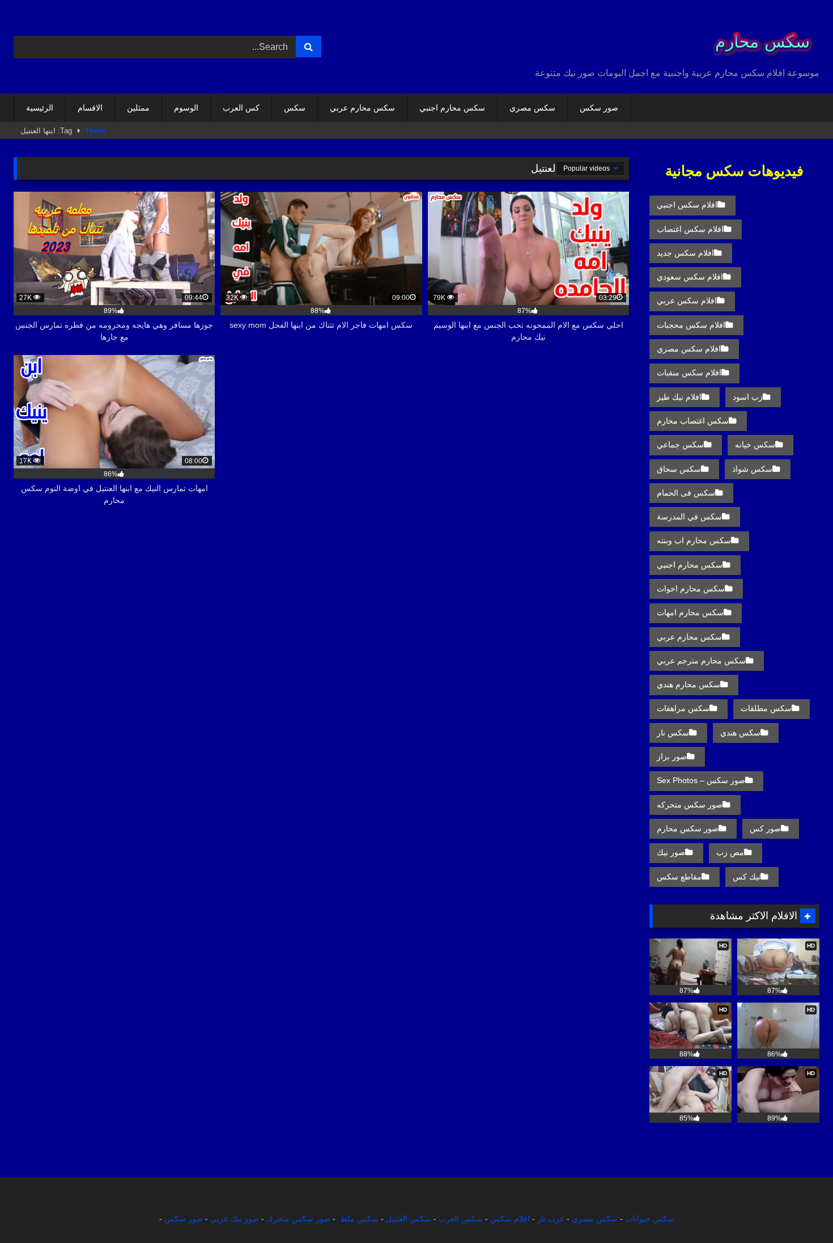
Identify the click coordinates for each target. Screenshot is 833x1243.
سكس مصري (532, 107)
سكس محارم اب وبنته (694, 540)
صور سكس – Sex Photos (701, 780)
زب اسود (748, 396)
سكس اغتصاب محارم (693, 420)
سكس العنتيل (408, 1218)
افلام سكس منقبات (689, 372)
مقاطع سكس (679, 876)
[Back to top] (797, 1209)
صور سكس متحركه (689, 804)
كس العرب (241, 107)
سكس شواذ (752, 468)
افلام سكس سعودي (690, 276)
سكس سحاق (679, 468)
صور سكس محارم (688, 828)
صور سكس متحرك (298, 1218)
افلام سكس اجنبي (687, 204)
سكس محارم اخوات (691, 588)
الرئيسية (39, 107)
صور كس (765, 828)
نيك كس (746, 876)
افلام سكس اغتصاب (690, 229)
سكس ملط (359, 1218)
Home (95, 130)
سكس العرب (461, 1218)
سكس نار (673, 732)
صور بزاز (672, 756)
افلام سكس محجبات (691, 324)
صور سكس (599, 107)
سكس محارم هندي (688, 684)
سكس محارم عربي (362, 107)
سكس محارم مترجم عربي (701, 660)
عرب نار (550, 1218)
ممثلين (138, 107)
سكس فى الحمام (686, 492)
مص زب (730, 852)
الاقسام (90, 107)
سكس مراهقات (683, 708)
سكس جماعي (680, 444)
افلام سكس (510, 1218)
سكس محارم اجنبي (452, 107)
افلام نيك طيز (679, 396)
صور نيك (671, 852)
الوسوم (186, 107)
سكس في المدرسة (689, 516)
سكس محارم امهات (690, 612)
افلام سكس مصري (689, 348)
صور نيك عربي (234, 1218)
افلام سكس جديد (685, 252)
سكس (294, 107)
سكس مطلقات (766, 708)
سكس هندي (740, 732)
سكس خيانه (755, 444)
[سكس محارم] (758, 37)
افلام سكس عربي (687, 300)
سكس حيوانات (649, 1218)
